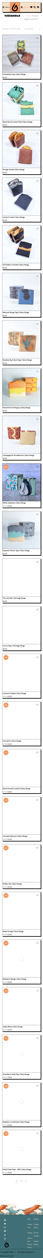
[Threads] (5, 1239)
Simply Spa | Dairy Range (12, 883)
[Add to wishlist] (37, 38)
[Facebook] (5, 1220)
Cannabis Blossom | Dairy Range (15, 836)
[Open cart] (38, 7)
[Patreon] (5, 1231)
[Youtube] (5, 1224)
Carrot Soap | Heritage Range (14, 645)
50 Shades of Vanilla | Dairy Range (16, 264)
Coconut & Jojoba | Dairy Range (14, 693)
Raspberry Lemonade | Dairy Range (16, 1122)
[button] (6, 7)
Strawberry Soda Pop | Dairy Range (16, 1074)
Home (28, 16)
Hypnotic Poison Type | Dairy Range (16, 550)
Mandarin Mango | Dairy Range (14, 979)
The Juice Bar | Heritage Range (14, 598)
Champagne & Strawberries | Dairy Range (18, 455)
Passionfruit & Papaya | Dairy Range (16, 407)
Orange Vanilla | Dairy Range (13, 169)
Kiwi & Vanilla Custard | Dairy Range (16, 788)
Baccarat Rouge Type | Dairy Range (16, 312)
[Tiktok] (5, 1235)
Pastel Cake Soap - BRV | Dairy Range (17, 1169)
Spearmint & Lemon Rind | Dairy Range (17, 122)
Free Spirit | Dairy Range (12, 741)
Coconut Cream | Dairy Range (14, 217)
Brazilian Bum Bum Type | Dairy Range (17, 360)
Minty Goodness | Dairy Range (14, 502)
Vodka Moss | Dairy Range (13, 1026)
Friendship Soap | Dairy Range (14, 74)
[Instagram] (5, 1227)
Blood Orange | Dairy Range (13, 931)
